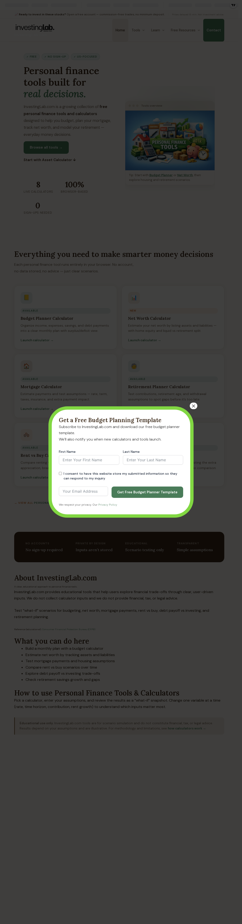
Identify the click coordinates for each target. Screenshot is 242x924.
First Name (67, 452)
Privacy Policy (107, 505)
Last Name (131, 452)
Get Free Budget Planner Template (147, 492)
